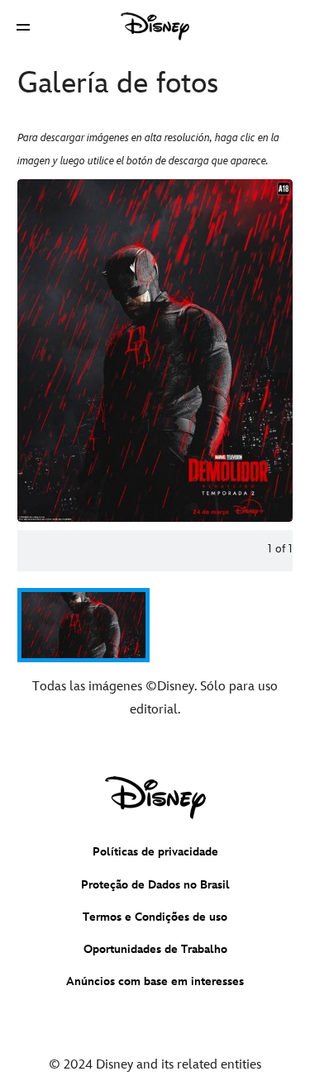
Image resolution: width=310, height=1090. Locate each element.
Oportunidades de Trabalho (155, 949)
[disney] (155, 797)
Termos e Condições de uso (155, 917)
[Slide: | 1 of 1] (155, 350)
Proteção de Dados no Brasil (155, 885)
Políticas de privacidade (155, 852)
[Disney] (155, 26)
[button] (23, 27)
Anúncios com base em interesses (155, 981)
